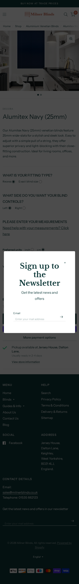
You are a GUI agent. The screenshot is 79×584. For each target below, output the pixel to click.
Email (16, 313)
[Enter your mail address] (62, 316)
